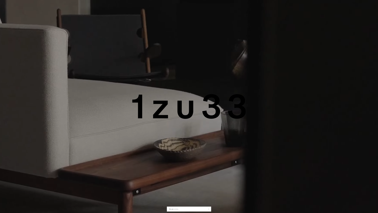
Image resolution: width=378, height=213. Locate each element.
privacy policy (181, 109)
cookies (176, 209)
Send (209, 104)
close (218, 98)
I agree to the (178, 109)
